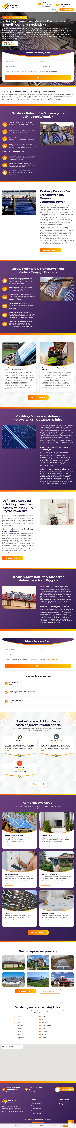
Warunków (57, 1125)
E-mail (44, 2)
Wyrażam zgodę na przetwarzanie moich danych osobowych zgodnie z (31, 71)
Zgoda (65, 1125)
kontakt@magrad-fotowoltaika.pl (21, 692)
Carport (33, 1111)
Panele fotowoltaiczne (37, 1103)
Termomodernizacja (36, 1113)
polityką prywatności (51, 71)
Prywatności (52, 1125)
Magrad (32, 1119)
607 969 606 (13, 682)
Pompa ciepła (35, 1106)
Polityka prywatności (38, 1122)
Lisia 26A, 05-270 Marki (17, 701)
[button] (53, 9)
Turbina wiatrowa (36, 1108)
